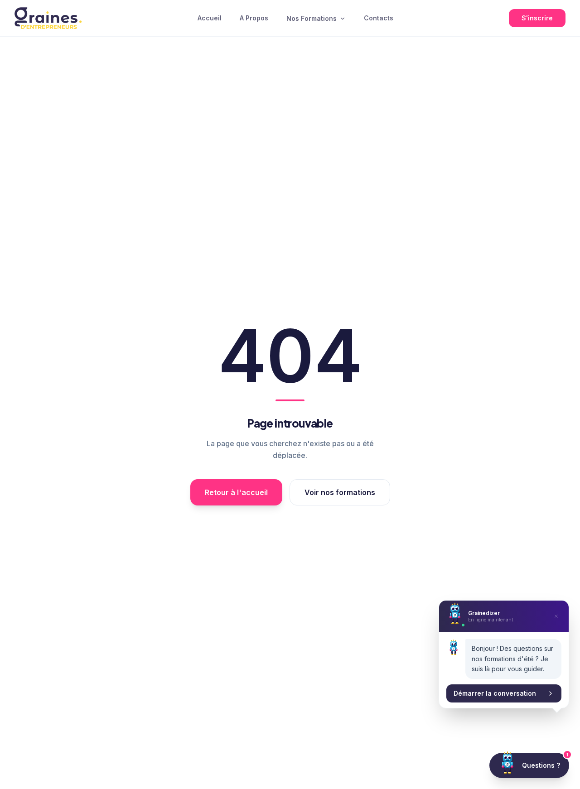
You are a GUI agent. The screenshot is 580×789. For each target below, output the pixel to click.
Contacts (378, 18)
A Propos (254, 18)
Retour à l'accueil (236, 492)
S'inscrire (537, 18)
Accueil (210, 18)
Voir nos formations (339, 492)
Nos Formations (311, 18)
